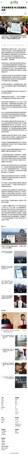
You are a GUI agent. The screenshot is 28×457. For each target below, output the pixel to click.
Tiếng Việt (17, 412)
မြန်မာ (16, 402)
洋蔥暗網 (3, 432)
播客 (2, 422)
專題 (2, 404)
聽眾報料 (17, 432)
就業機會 (3, 441)
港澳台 (2, 401)
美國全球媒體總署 (4, 446)
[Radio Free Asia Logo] (14, 2)
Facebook (17, 421)
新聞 (2, 399)
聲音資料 (3, 407)
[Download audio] (25, 45)
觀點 (2, 402)
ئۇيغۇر (16, 410)
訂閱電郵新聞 (17, 425)
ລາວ (16, 405)
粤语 (16, 401)
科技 (2, 405)
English (16, 414)
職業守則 (3, 440)
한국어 (16, 404)
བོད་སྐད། (16, 409)
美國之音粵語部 (4, 448)
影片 (2, 409)
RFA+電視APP (4, 431)
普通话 (16, 399)
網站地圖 (3, 449)
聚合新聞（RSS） (18, 424)
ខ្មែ (15, 407)
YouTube (16, 419)
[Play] (3, 45)
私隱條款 (3, 443)
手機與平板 (3, 434)
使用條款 (3, 444)
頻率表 (2, 421)
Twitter (16, 422)
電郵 (16, 431)
